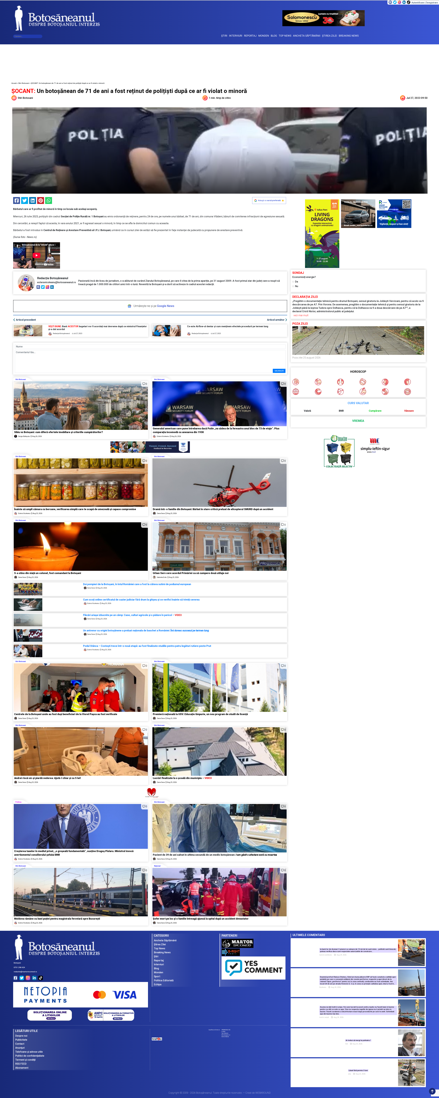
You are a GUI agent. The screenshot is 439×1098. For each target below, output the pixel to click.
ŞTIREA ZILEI (329, 35)
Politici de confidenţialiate (29, 1055)
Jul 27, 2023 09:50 (417, 97)
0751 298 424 (19, 967)
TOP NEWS (285, 35)
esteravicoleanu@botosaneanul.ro (56, 282)
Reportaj (159, 960)
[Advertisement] (219, 61)
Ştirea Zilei (160, 944)
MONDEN (263, 35)
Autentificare (417, 2)
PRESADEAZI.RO (226, 1029)
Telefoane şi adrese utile (29, 1051)
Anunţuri (20, 1047)
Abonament (21, 1067)
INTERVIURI (235, 35)
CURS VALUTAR (358, 403)
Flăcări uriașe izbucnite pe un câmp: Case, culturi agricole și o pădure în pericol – (132, 615)
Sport (157, 976)
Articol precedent (26, 319)
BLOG (274, 35)
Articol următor (275, 319)
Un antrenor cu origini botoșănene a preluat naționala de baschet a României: (146, 630)
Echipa (157, 984)
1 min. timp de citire (220, 97)
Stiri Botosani (23, 83)
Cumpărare (375, 410)
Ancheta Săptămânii (165, 940)
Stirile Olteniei (225, 1036)
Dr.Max (223, 1031)
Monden (158, 972)
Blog (156, 968)
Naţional (157, 866)
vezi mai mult (300, 315)
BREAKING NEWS (349, 35)
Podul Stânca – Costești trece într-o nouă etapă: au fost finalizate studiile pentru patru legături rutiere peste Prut (147, 646)
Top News (159, 948)
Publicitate (21, 1039)
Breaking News (162, 952)
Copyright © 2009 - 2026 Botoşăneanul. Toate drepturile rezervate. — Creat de (220, 1092)
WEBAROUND (263, 1092)
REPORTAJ (250, 35)
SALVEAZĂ (279, 371)
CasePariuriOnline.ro (214, 1029)
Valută (307, 410)
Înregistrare (432, 2)
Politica (18, 802)
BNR (341, 410)
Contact (19, 1043)
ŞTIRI (224, 35)
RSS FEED (21, 1063)
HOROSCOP (358, 371)
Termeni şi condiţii (25, 1059)
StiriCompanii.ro (226, 1035)
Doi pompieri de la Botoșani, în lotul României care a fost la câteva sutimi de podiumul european (137, 584)
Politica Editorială (164, 980)
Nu (296, 286)
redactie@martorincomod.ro (25, 972)
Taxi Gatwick (225, 1033)
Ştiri (156, 956)
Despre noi (21, 1035)
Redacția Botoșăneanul (52, 278)
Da (296, 281)
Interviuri (159, 964)
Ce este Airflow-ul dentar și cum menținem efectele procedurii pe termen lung (227, 326)
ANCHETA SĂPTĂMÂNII (306, 35)
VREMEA (358, 420)
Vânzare (409, 410)
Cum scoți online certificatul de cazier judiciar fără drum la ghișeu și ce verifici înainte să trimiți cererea (141, 599)
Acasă (13, 83)
